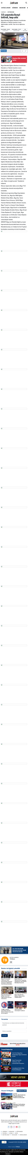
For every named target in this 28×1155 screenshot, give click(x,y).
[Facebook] (8, 1127)
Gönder (4, 1035)
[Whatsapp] (19, 1127)
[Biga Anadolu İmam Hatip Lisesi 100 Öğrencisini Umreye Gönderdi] (7, 990)
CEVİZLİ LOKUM (5, 8)
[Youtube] (16, 1127)
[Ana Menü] (1, 3)
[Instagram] (14, 1127)
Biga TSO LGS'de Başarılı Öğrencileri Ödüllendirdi (20, 996)
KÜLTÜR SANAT (6, 1134)
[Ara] (26, 3)
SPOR (16, 1133)
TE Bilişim (18, 1146)
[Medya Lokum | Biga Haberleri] (14, 3)
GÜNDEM (15, 8)
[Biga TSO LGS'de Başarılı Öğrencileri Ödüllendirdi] (21, 990)
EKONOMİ (22, 8)
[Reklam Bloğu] (14, 1044)
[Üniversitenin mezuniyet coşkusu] (21, 1004)
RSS (5, 1142)
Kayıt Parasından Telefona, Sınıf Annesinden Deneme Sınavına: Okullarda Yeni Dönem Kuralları (6, 981)
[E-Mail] (11, 962)
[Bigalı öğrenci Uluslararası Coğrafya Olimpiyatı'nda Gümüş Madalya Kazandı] (21, 974)
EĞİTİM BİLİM (11, 12)
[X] (11, 1127)
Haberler (3, 12)
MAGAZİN (14, 1134)
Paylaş (4, 50)
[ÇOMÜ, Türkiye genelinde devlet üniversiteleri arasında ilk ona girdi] (7, 1004)
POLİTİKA (4, 1133)
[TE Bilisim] (4, 960)
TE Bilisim (12, 959)
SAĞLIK (11, 1133)
